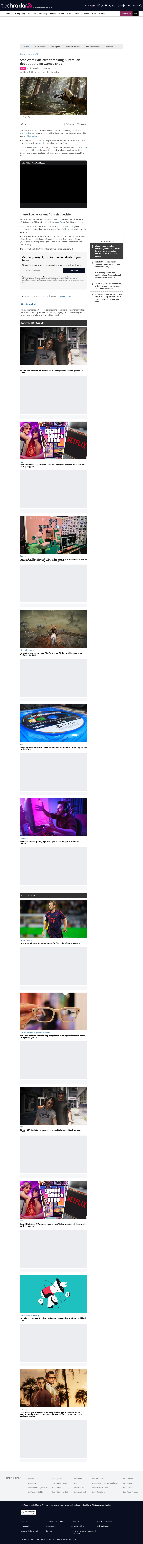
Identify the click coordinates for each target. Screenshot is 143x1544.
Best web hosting (73, 47)
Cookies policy (51, 1526)
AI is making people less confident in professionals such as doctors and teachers (108, 275)
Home (86, 14)
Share (25, 124)
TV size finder (39, 47)
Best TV (76, 1483)
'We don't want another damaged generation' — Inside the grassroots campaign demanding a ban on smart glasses (107, 251)
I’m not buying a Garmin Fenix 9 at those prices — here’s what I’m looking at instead (108, 286)
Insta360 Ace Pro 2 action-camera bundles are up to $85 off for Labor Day (107, 264)
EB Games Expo (32, 136)
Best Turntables (98, 1479)
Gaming (22, 54)
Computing (20, 14)
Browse (102, 14)
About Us (24, 1521)
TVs (34, 14)
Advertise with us (78, 1526)
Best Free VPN (33, 1483)
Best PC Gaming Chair (60, 1492)
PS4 (44, 143)
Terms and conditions (105, 1521)
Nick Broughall (34, 68)
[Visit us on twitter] (102, 5)
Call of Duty (82, 147)
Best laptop (55, 47)
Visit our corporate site (101, 1505)
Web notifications (103, 1526)
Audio (61, 14)
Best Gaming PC (58, 1487)
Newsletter (82, 124)
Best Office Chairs (98, 1492)
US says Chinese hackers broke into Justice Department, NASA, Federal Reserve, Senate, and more (108, 298)
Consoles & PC (33, 54)
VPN (69, 14)
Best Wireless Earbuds (100, 1487)
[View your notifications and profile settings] (129, 5)
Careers (49, 1531)
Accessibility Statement (29, 1531)
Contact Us (76, 1521)
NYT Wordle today (93, 47)
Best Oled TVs (79, 1487)
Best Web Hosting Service (37, 1487)
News (23, 68)
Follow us (71, 124)
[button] (137, 5)
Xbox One (69, 226)
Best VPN (109, 47)
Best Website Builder (35, 1492)
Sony (36, 147)
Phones (9, 14)
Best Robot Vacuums (131, 1492)
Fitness (53, 14)
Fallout (62, 222)
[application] (53, 184)
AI (28, 14)
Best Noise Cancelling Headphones (105, 1483)
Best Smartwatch (80, 1492)
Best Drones (127, 1487)
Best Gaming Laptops (60, 1483)
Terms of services (49, 277)
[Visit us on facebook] (99, 5)
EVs (94, 14)
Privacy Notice (27, 279)
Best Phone (78, 1479)
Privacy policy (26, 1526)
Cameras (78, 14)
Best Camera (128, 1479)
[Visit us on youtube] (106, 5)
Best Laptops (57, 1479)
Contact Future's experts (55, 1521)
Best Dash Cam (129, 1483)
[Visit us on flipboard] (109, 5)
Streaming (43, 14)
